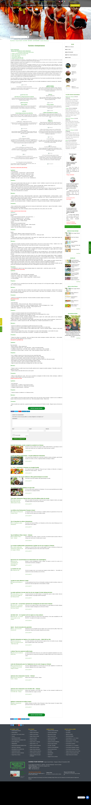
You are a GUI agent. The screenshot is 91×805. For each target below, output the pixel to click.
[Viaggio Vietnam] (64, 1)
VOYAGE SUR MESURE (75, 5)
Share (13, 411)
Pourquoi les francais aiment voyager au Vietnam (75, 265)
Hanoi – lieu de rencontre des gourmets (21, 627)
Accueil (17, 40)
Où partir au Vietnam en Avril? (74, 80)
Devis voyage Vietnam (75, 233)
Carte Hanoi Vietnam (75, 249)
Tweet (17, 411)
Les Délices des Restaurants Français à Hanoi (23, 510)
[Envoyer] (28, 37)
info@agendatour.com (74, 2)
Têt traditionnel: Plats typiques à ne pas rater (23, 487)
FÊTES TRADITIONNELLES (72, 54)
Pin (20, 411)
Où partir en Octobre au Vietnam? (74, 65)
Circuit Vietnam (39, 777)
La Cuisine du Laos (16, 568)
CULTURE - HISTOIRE (27, 40)
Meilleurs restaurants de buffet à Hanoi (21, 701)
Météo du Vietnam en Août (75, 87)
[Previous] (3, 20)
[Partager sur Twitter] (13, 725)
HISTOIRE (68, 57)
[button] (87, 797)
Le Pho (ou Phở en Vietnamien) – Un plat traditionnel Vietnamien (28, 455)
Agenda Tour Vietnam (70, 96)
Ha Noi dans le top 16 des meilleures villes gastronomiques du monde (29, 476)
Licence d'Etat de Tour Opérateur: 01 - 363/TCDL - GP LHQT (39, 764)
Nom (13, 428)
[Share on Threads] (15, 725)
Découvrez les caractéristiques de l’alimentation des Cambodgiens (28, 559)
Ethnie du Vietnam (70, 46)
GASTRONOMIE (36, 40)
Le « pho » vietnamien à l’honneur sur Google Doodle (25, 467)
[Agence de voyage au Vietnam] (62, 1)
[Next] (87, 20)
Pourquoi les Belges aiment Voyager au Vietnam (75, 274)
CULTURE (68, 49)
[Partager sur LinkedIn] (21, 725)
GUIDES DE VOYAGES (52, 5)
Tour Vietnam (62, 777)
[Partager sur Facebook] (11, 725)
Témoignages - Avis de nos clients (55, 764)
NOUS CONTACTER (66, 5)
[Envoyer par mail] (17, 725)
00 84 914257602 (75, 1)
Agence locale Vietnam (32, 777)
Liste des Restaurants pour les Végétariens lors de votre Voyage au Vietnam (31, 664)
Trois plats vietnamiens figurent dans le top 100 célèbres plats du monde (30, 498)
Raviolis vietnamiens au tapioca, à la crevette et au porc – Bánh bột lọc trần (31, 639)
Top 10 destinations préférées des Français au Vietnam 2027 (75, 261)
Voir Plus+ (78, 253)
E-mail (30, 428)
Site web (47, 428)
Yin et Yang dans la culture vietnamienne (21, 521)
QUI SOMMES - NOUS (42, 5)
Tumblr (28, 411)
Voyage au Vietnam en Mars (74, 72)
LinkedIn (24, 411)
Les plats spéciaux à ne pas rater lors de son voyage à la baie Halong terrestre (31, 592)
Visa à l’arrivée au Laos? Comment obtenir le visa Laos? (75, 278)
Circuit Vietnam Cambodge (46, 777)
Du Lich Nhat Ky (67, 777)
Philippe (67, 108)
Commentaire (15, 418)
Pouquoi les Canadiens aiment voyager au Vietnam (75, 270)
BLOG (59, 5)
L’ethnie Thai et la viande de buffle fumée (21, 651)
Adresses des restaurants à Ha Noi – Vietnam (23, 676)
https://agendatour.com (35, 768)
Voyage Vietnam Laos (55, 777)
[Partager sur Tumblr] (23, 725)
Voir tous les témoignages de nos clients (73, 226)
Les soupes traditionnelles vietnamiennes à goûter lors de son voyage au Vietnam (32, 545)
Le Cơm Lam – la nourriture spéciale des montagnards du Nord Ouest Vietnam (31, 603)
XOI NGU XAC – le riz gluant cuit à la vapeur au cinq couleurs (27, 615)
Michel (67, 140)
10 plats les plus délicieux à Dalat (19, 580)
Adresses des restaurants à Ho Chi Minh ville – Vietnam (25, 688)
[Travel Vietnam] (59, 1)
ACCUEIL (28, 5)
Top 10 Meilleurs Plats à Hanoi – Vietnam (21, 535)
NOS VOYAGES (33, 5)
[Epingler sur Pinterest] (19, 725)
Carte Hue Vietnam (75, 237)
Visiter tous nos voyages (36, 408)
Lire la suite (27, 450)
